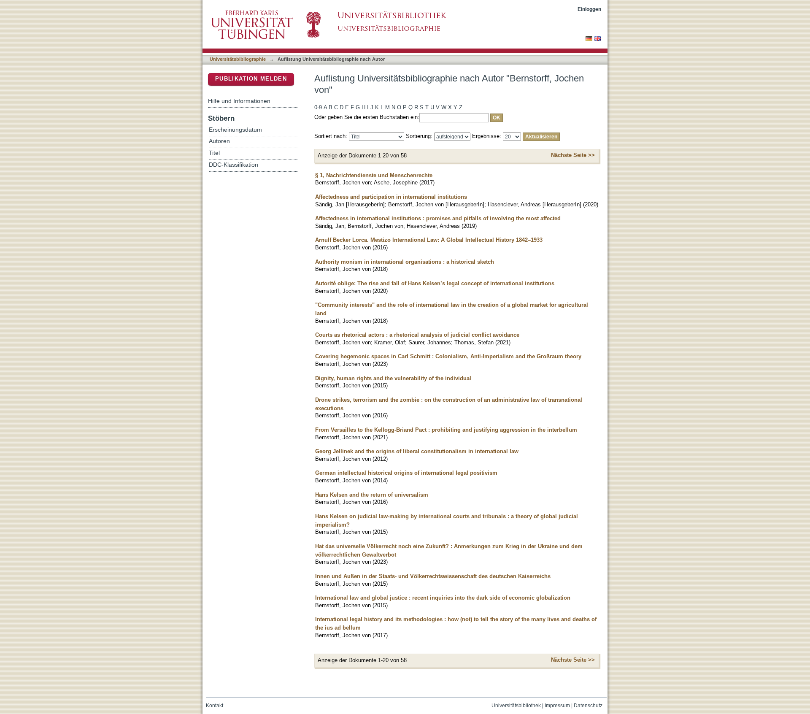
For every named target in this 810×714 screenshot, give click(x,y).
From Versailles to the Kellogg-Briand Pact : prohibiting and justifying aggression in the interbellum (446, 430)
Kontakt (214, 706)
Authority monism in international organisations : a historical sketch (404, 262)
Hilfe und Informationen (239, 100)
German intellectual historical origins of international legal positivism (406, 473)
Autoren (219, 141)
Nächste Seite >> (573, 155)
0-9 (318, 107)
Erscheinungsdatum (235, 130)
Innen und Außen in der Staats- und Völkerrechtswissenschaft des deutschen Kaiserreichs (433, 576)
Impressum (557, 706)
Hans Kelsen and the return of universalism (371, 495)
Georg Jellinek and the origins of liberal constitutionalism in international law (416, 451)
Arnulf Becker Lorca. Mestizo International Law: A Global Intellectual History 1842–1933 (429, 240)
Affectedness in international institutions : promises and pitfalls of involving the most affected (438, 218)
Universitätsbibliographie (238, 59)
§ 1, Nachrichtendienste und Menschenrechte (373, 175)
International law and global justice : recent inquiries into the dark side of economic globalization (442, 598)
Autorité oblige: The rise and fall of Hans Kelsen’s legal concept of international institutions (434, 283)
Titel (214, 153)
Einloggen (589, 9)
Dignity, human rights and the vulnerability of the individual (393, 378)
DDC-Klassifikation (233, 165)
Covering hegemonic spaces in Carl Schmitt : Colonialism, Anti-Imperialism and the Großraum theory (448, 356)
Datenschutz (588, 706)
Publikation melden (251, 79)
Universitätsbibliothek (516, 706)
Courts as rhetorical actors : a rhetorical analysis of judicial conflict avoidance (417, 335)
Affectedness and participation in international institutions (391, 197)
